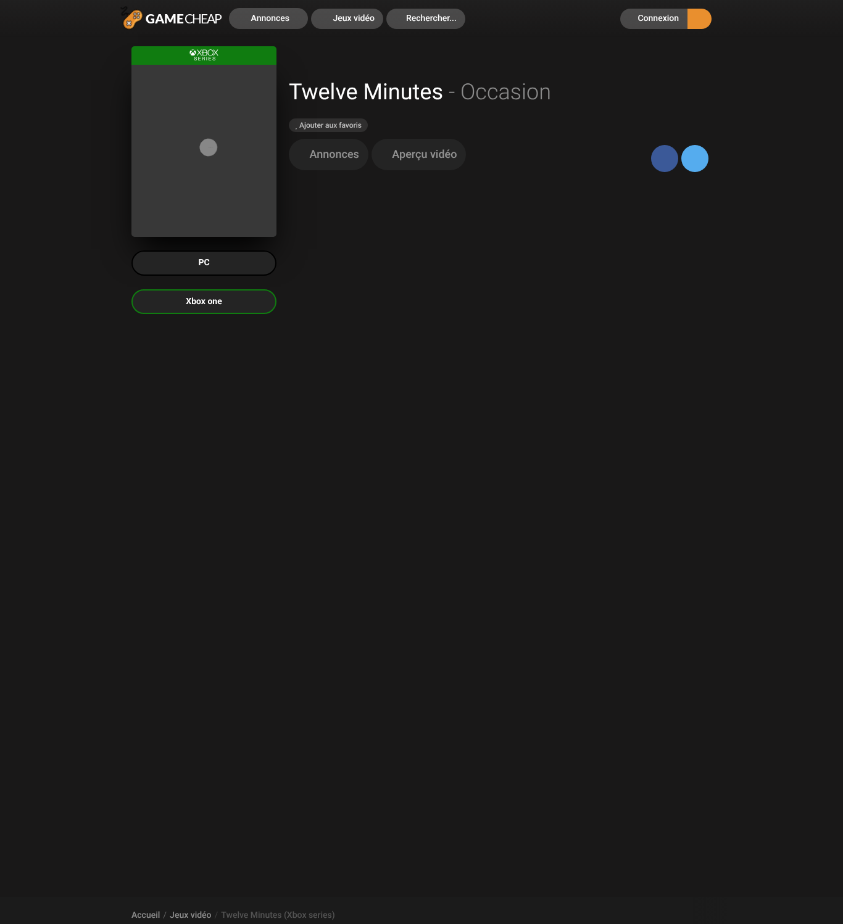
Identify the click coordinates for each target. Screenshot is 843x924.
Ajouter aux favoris (329, 125)
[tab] (328, 154)
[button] (425, 19)
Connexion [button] (657, 18)
